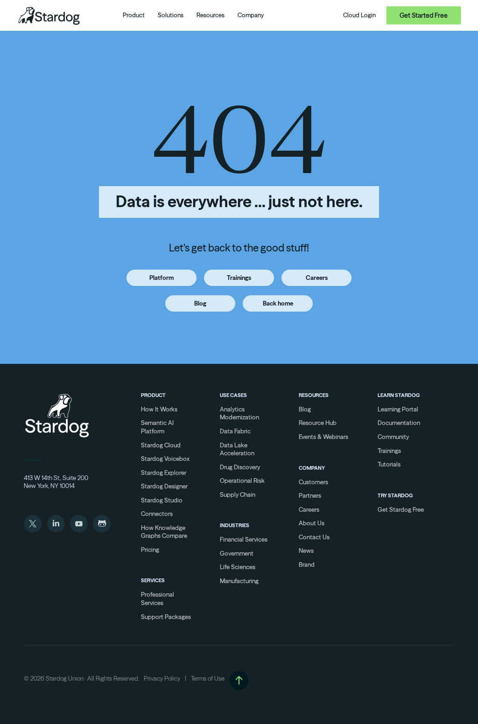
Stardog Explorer (163, 472)
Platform (161, 277)
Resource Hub (318, 422)
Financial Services (243, 539)
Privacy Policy (162, 678)
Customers (313, 482)
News (306, 550)
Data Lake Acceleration (237, 449)
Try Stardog (395, 495)
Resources (314, 395)
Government (236, 553)
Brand (307, 564)
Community (393, 436)
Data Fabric (235, 431)
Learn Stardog (399, 395)
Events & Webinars (323, 436)
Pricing (150, 549)
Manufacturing (239, 581)
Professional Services (157, 598)
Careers (317, 277)
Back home (278, 303)
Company (312, 468)
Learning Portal (398, 409)
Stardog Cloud (161, 445)
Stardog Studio (162, 500)
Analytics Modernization (239, 413)
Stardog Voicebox (165, 458)
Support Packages (166, 616)
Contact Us (314, 537)
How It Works (159, 409)
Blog (200, 303)
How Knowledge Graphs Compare (164, 532)
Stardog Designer (164, 486)
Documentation (399, 422)
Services (153, 580)
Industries (234, 525)
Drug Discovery (240, 467)
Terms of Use (208, 678)
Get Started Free (424, 15)
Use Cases (233, 395)
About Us (311, 523)
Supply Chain (237, 494)
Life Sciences (237, 567)
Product (153, 395)
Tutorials (389, 464)
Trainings (239, 277)
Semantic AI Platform (157, 427)
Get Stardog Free (401, 509)
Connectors (157, 513)
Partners (310, 495)
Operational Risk (242, 480)
